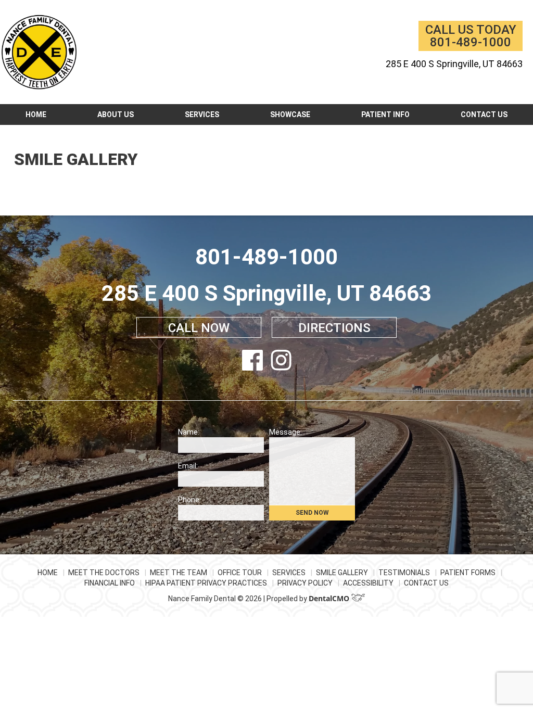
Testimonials (404, 572)
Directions (334, 328)
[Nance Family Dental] (39, 52)
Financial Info (109, 583)
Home (36, 114)
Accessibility (368, 583)
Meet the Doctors (103, 572)
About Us (115, 114)
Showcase (290, 114)
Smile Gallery (342, 572)
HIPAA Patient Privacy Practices (206, 583)
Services (202, 114)
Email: (188, 466)
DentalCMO (330, 598)
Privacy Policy (305, 583)
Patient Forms (468, 572)
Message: (285, 432)
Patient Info (385, 114)
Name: (188, 432)
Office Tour (240, 572)
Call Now (199, 328)
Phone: (189, 500)
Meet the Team (178, 572)
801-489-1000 (470, 42)
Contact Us (484, 114)
